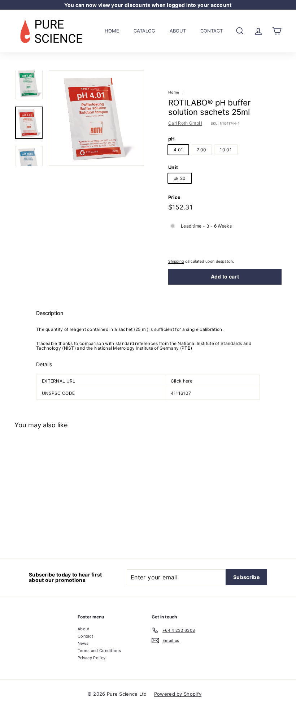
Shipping (176, 261)
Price (174, 197)
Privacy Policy (91, 657)
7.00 (201, 149)
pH (171, 138)
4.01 (178, 149)
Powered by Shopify (177, 694)
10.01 (226, 149)
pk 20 (180, 178)
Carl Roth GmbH (185, 123)
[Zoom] (96, 118)
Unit (173, 167)
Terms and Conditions (99, 650)
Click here (181, 381)
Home (112, 31)
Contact (211, 31)
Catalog (144, 31)
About (178, 31)
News (83, 643)
